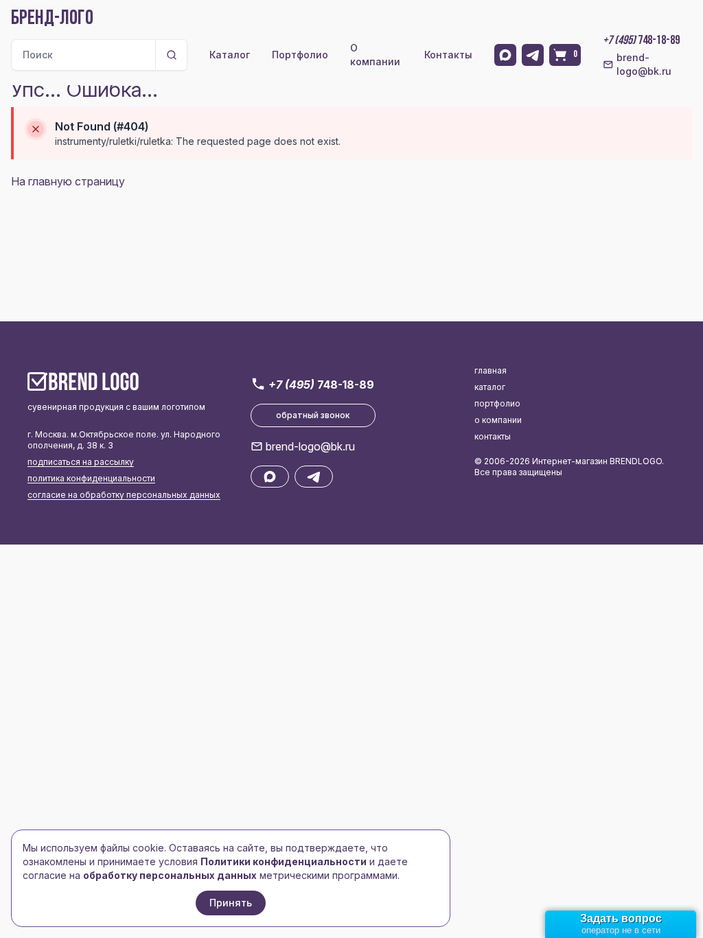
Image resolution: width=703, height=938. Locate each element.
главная (490, 370)
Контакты (448, 54)
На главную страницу (68, 181)
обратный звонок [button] (313, 415)
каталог (489, 387)
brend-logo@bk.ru (643, 64)
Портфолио (300, 54)
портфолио (497, 403)
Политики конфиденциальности (283, 861)
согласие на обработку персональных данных (123, 495)
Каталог (229, 54)
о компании (498, 420)
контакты (492, 436)
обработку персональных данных (170, 875)
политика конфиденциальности (91, 478)
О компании (375, 54)
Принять (230, 902)
